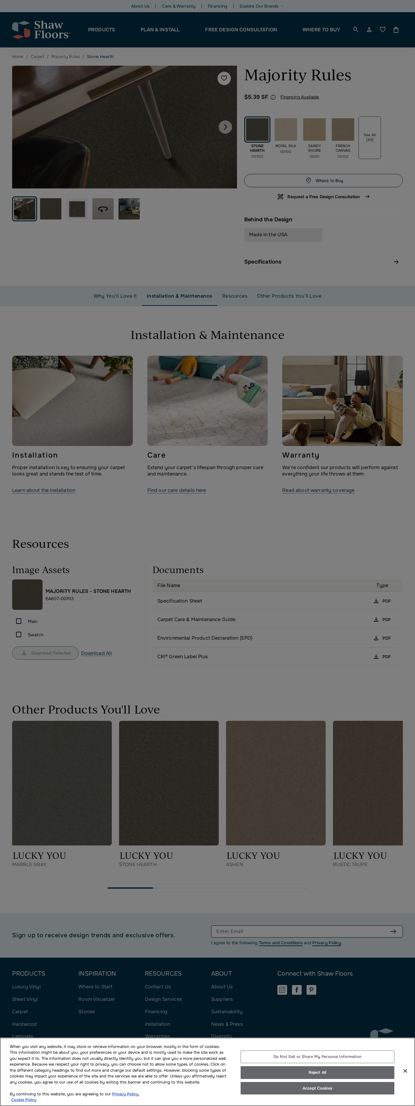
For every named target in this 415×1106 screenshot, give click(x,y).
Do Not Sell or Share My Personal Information (317, 1056)
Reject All (317, 1072)
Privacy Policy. (125, 1094)
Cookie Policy (23, 1099)
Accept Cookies (317, 1088)
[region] (207, 1072)
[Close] (405, 1071)
